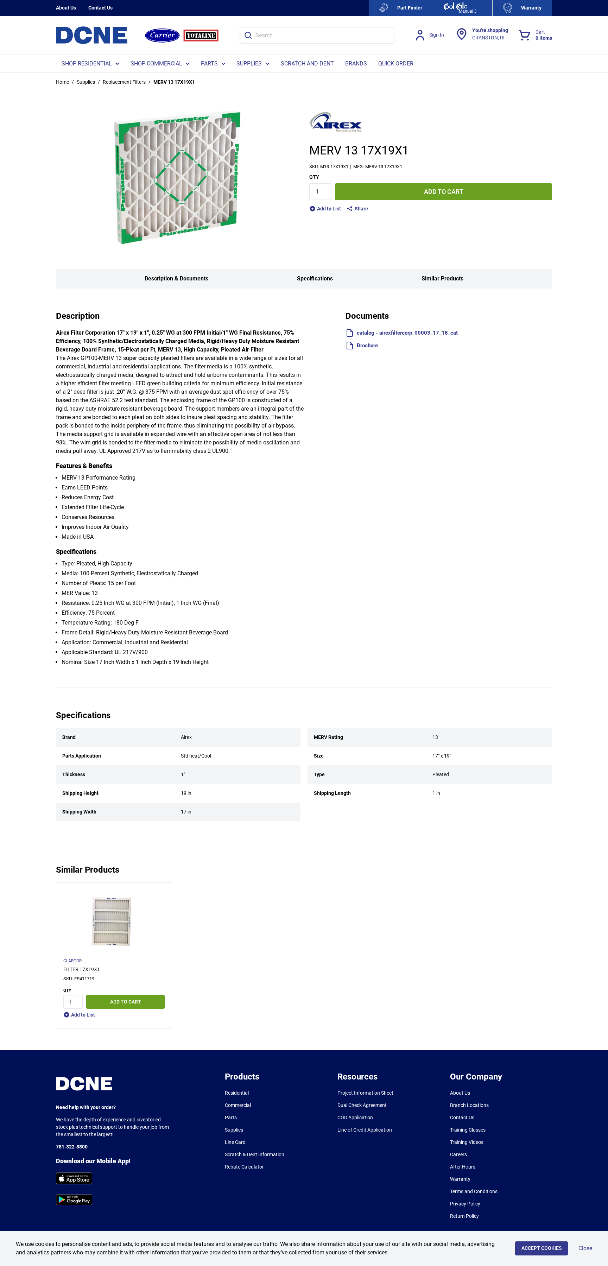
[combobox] (317, 35)
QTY (314, 177)
